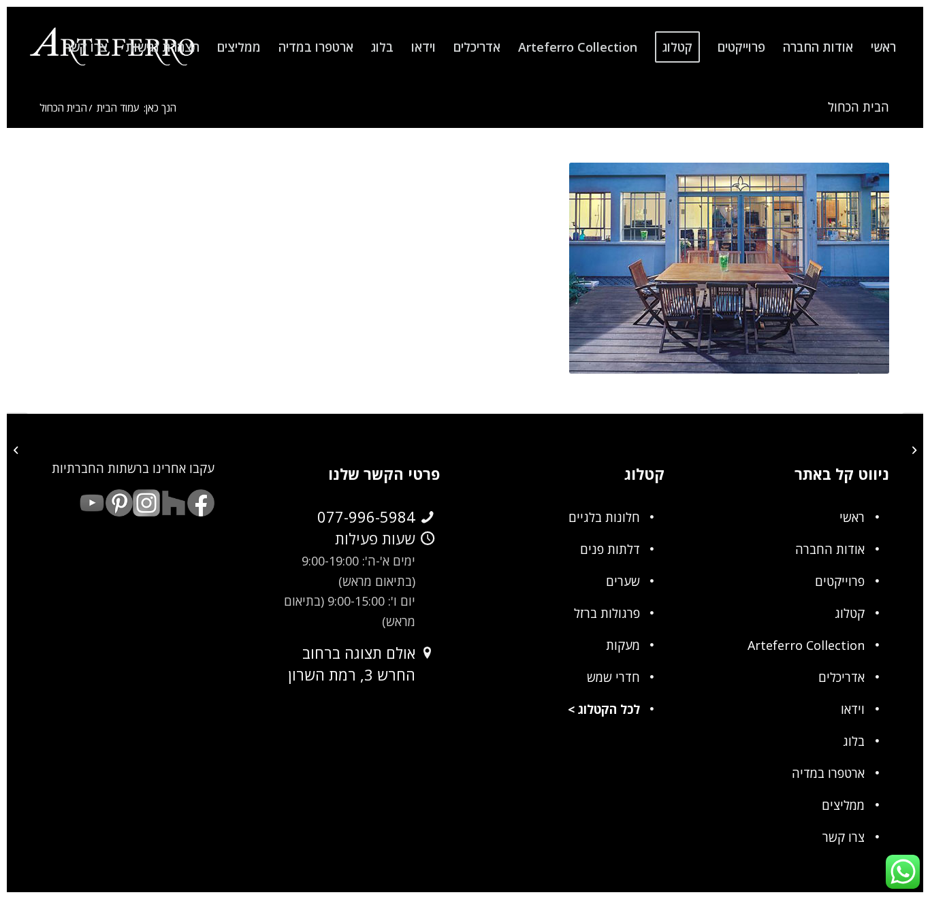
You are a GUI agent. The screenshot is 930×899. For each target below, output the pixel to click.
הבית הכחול (858, 107)
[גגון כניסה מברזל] (912, 449)
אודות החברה (830, 549)
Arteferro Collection (806, 645)
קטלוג (850, 613)
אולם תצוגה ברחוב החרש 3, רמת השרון (351, 663)
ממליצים (843, 805)
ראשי (852, 517)
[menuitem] (883, 47)
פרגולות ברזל (607, 613)
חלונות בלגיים (604, 517)
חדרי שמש (613, 677)
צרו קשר (843, 837)
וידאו (853, 709)
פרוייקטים (840, 581)
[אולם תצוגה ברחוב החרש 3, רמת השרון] (427, 653)
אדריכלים (841, 677)
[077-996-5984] (427, 517)
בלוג (854, 741)
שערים (623, 581)
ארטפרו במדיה (828, 773)
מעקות (623, 645)
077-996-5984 (366, 516)
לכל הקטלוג (609, 709)
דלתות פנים (610, 549)
